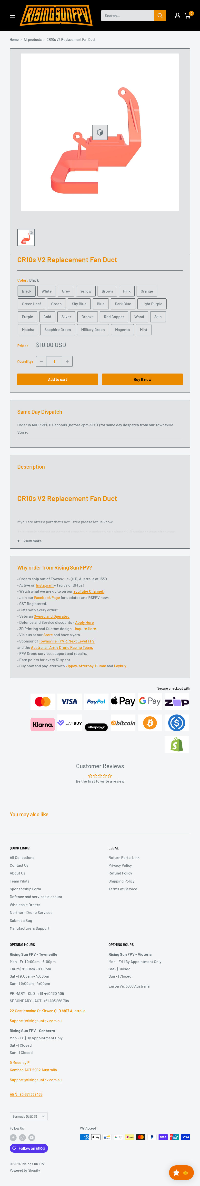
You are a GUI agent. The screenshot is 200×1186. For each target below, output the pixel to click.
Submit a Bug (21, 920)
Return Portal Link (124, 857)
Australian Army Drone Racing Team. (62, 647)
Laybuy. (120, 665)
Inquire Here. (86, 628)
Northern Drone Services (31, 912)
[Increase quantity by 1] (67, 361)
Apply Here (84, 622)
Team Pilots (20, 881)
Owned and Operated (52, 616)
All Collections (22, 857)
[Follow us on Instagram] (22, 1137)
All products (33, 39)
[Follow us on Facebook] (13, 1137)
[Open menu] (12, 16)
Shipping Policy (122, 881)
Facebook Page (47, 597)
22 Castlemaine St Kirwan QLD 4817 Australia (47, 1010)
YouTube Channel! (88, 591)
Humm (101, 665)
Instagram (45, 585)
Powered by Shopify (25, 1170)
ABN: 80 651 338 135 (26, 1094)
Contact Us (19, 865)
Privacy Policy (120, 865)
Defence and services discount (36, 896)
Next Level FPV (82, 641)
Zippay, (72, 665)
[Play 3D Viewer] (100, 132)
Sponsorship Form (25, 888)
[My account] (177, 15)
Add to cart (57, 379)
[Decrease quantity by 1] (41, 361)
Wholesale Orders (25, 904)
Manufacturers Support (30, 928)
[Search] (160, 15)
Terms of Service (123, 888)
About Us (17, 873)
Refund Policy (120, 873)
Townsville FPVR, (54, 641)
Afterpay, (87, 665)
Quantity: (25, 361)
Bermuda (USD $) (24, 1116)
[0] (187, 15)
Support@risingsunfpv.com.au (36, 1020)
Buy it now (142, 379)
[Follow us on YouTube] (31, 1137)
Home (14, 39)
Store (48, 634)
